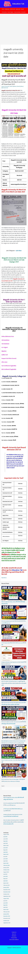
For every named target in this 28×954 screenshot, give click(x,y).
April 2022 (5, 907)
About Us (14, 934)
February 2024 (6, 865)
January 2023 (6, 887)
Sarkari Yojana (10, 12)
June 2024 (5, 859)
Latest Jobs (18, 9)
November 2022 (6, 892)
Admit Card (12, 9)
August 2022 (6, 898)
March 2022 (5, 909)
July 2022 (5, 901)
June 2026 (5, 839)
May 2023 (5, 878)
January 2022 (6, 914)
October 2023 (6, 870)
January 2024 (6, 867)
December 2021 (6, 916)
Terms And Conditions (14, 939)
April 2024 (5, 861)
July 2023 (5, 874)
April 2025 (5, 852)
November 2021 (6, 918)
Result (22, 9)
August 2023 (6, 872)
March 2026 (5, 845)
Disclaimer (14, 936)
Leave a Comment (5, 86)
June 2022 (5, 903)
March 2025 (5, 854)
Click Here (20, 483)
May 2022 (5, 905)
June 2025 (5, 848)
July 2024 (5, 856)
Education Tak (18, 3)
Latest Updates (13, 86)
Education (23, 12)
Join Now (18, 251)
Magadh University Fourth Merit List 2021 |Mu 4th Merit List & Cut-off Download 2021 (14, 82)
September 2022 (6, 896)
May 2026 (5, 841)
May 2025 (5, 850)
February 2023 (6, 885)
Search (3, 786)
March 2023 (5, 883)
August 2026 (6, 834)
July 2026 (5, 836)
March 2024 (5, 863)
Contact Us (14, 932)
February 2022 (6, 912)
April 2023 (5, 881)
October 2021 (6, 920)
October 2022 (6, 894)
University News (17, 12)
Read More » (4, 578)
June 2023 (5, 876)
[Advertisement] (14, 28)
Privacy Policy (14, 938)
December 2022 (6, 890)
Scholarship (4, 12)
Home (3, 9)
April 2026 (5, 843)
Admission (7, 9)
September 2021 (6, 923)
